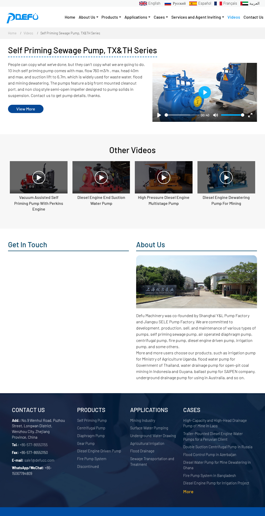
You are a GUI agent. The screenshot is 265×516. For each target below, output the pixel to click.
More (188, 491)
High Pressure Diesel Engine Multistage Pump (163, 200)
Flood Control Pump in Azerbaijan (209, 454)
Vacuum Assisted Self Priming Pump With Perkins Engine (38, 203)
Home (70, 16)
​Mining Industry (142, 420)
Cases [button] (159, 16)
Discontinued (88, 466)
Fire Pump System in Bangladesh (209, 475)
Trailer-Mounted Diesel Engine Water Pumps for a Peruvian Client (213, 436)
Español (204, 3)
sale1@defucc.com (39, 460)
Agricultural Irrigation (147, 443)
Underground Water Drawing (153, 435)
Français (230, 3)
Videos (233, 16)
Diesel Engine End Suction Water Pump (101, 200)
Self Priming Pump (92, 420)
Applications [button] (135, 16)
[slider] (182, 115)
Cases (191, 409)
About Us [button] (87, 16)
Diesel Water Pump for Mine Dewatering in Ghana (217, 465)
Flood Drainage (142, 451)
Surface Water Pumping (149, 428)
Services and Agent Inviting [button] (196, 16)
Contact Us (253, 16)
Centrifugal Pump (91, 428)
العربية (254, 3)
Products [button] (109, 16)
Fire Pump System (91, 459)
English (154, 3)
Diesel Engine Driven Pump (99, 451)
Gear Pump (86, 443)
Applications (149, 409)
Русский (179, 3)
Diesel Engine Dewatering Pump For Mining (226, 200)
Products (91, 409)
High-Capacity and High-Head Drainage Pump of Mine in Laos (215, 423)
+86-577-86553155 (34, 445)
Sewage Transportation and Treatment (152, 462)
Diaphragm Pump (91, 435)
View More (25, 108)
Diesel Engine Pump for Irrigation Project (216, 483)
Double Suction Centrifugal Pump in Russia (217, 447)
